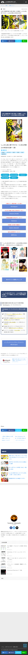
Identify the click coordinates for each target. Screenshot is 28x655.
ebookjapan (5, 175)
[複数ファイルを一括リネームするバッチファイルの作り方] (3, 559)
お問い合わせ (15, 646)
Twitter (19, 41)
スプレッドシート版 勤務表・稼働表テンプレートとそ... (17, 564)
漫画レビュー (12, 5)
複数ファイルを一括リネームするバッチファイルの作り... (16, 558)
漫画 (6, 5)
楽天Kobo (14, 177)
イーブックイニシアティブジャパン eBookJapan (14, 343)
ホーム (2, 5)
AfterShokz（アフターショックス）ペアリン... (16, 552)
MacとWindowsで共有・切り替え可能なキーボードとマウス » (20, 438)
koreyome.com (2, 2)
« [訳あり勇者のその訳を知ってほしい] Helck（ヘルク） (7, 438)
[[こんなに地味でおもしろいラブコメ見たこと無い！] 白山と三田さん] (4, 474)
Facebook (12, 41)
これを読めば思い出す (10, 2)
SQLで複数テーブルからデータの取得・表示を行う (17, 546)
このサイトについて (8, 646)
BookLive (23, 175)
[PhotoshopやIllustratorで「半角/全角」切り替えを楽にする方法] (3, 572)
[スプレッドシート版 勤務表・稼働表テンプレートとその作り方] (3, 565)
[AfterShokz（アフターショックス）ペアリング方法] (3, 553)
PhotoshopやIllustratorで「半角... (14, 570)
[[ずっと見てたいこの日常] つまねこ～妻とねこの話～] (4, 469)
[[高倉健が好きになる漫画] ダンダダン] (4, 480)
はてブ (4, 41)
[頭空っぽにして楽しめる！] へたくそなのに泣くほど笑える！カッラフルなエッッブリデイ (18, 457)
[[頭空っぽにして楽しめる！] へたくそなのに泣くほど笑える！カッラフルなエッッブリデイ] (4, 457)
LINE (25, 41)
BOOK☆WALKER (5, 177)
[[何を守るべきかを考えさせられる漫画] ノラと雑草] (4, 463)
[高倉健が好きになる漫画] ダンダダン (17, 478)
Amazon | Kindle (14, 175)
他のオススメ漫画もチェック (14, 279)
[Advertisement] (14, 60)
